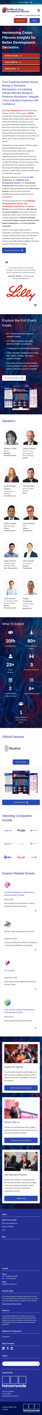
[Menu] (38, 10)
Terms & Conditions (8, 1395)
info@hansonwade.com (9, 1287)
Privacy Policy (6, 1397)
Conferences (6, 1340)
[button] (21, 806)
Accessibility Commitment (10, 1399)
